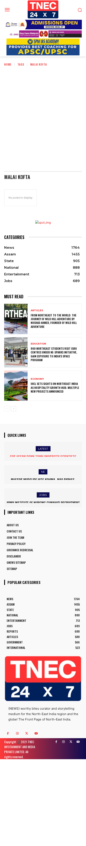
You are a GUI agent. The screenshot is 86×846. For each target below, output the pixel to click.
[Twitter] (26, 733)
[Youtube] (36, 733)
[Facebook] (7, 733)
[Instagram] (17, 733)
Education (38, 344)
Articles (37, 310)
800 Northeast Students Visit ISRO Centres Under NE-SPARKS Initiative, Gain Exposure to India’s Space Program (54, 354)
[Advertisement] (43, 116)
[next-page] (13, 408)
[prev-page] (6, 408)
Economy (37, 379)
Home (7, 64)
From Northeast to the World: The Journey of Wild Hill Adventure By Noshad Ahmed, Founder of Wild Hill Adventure (54, 321)
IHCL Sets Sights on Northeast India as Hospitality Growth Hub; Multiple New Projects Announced (55, 387)
